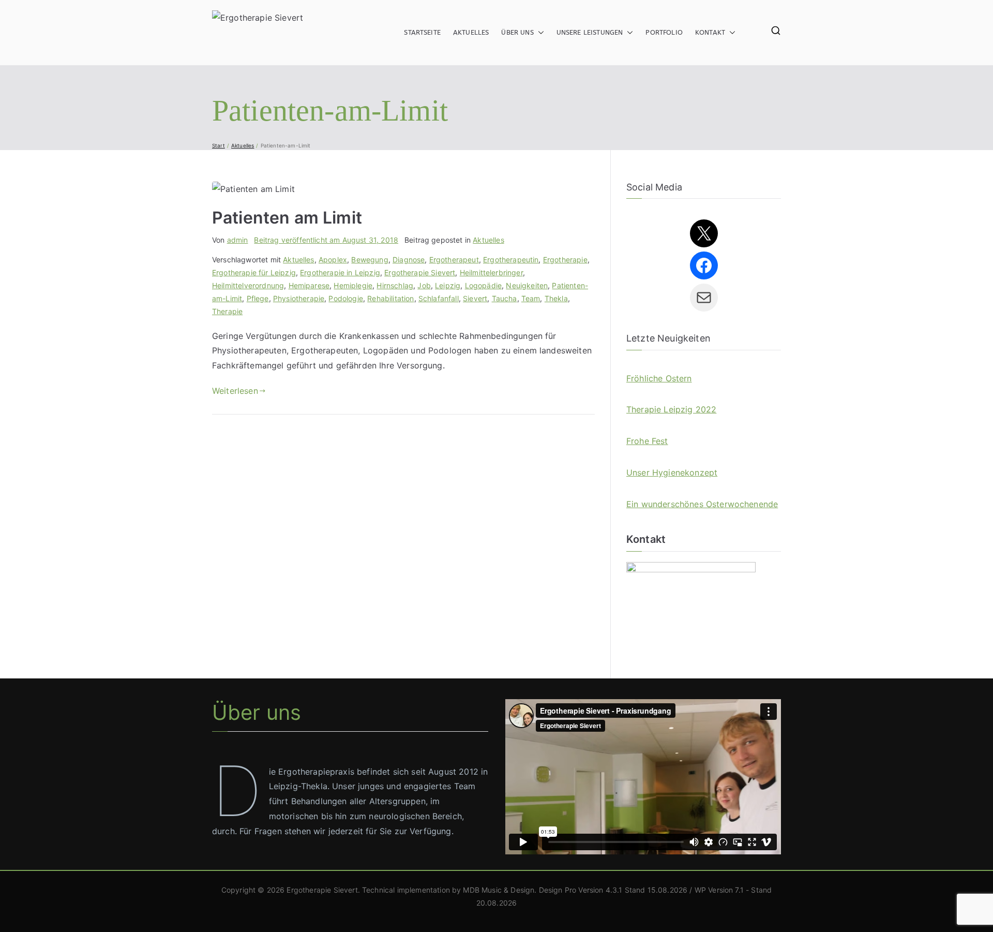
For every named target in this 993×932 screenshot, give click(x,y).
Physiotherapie (298, 298)
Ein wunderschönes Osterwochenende (702, 504)
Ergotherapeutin (510, 259)
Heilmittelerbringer (491, 272)
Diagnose (409, 259)
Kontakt (710, 32)
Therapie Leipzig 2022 (671, 409)
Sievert (475, 298)
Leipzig (447, 285)
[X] (704, 233)
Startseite (422, 32)
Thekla (556, 298)
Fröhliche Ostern (659, 378)
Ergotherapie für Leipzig (254, 272)
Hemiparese (309, 285)
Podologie (345, 298)
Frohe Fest (647, 441)
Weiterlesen (235, 391)
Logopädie (483, 285)
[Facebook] (704, 265)
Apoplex (333, 259)
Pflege (258, 298)
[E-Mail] (704, 298)
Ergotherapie (565, 259)
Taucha (504, 298)
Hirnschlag (395, 285)
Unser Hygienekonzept (671, 472)
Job (423, 285)
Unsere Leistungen (589, 32)
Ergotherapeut (454, 259)
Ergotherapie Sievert (419, 272)
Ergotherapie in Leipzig (340, 272)
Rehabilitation (390, 298)
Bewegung (369, 259)
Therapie (227, 311)
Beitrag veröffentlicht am (326, 239)
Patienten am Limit (287, 218)
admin (237, 239)
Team (530, 298)
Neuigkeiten (527, 285)
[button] (539, 32)
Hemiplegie (353, 285)
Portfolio (663, 32)
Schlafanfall (438, 298)
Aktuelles (471, 32)
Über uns (517, 32)
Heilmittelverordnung (248, 285)
